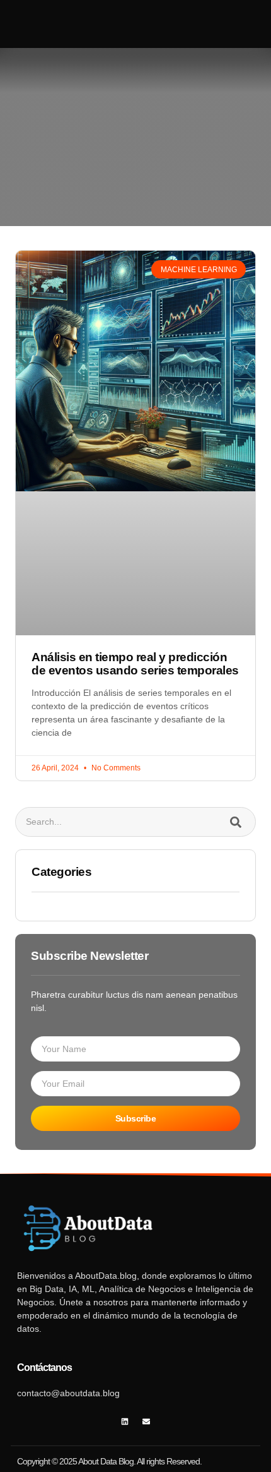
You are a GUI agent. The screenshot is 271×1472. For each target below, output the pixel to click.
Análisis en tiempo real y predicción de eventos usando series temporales (135, 663)
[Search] (235, 822)
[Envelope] (146, 1422)
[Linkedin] (125, 1422)
